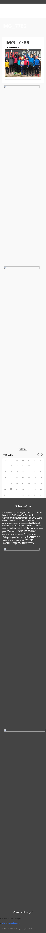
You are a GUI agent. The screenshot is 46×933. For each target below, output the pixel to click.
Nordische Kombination (22, 528)
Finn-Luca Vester (14, 520)
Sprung (16, 540)
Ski (30, 534)
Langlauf (34, 522)
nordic (4, 528)
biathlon (6, 515)
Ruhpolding (6, 534)
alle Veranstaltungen (11, 923)
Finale (4, 520)
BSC (14, 515)
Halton (23, 520)
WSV (31, 543)
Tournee (22, 540)
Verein (29, 540)
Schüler (20, 534)
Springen (10, 540)
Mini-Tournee (34, 525)
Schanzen (13, 534)
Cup (22, 515)
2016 (4, 512)
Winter (23, 543)
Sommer (33, 537)
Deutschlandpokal (22, 518)
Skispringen (9, 537)
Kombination (25, 523)
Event (39, 518)
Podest (40, 529)
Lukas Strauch (7, 526)
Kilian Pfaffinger (32, 520)
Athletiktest (16, 512)
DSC (34, 518)
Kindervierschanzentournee (11, 523)
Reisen (11, 531)
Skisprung (21, 537)
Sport (4, 540)
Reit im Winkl (26, 531)
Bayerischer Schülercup (30, 512)
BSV (18, 515)
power (4, 532)
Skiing (33, 534)
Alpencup (9, 513)
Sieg (25, 534)
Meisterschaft (20, 525)
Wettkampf (10, 543)
